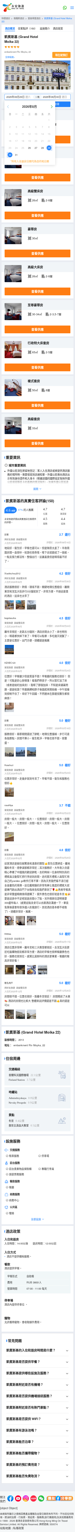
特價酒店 (6, 18)
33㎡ (35, 428)
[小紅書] (33, 1499)
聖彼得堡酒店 (34, 18)
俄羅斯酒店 (19, 18)
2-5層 (49, 352)
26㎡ (35, 200)
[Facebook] (10, 1499)
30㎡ (35, 238)
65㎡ (35, 352)
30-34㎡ (37, 314)
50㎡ (35, 390)
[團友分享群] (59, 1499)
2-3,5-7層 (55, 314)
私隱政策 (18, 1528)
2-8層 (49, 200)
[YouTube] (18, 1499)
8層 (48, 390)
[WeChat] (41, 1499)
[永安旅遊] (13, 8)
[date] (21, 97)
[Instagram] (26, 1499)
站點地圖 (5, 1528)
